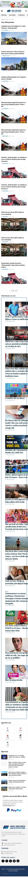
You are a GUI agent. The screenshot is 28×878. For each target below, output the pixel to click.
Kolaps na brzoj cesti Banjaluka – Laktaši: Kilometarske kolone (17, 781)
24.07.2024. (12, 269)
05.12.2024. (12, 163)
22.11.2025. (12, 81)
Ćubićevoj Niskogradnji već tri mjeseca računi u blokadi (13, 78)
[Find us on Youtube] (14, 861)
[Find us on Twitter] (10, 861)
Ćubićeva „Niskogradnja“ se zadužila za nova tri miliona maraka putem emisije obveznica (14, 159)
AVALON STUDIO (13, 873)
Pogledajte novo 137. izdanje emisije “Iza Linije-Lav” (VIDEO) (17, 756)
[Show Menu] (2, 10)
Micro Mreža (5, 30)
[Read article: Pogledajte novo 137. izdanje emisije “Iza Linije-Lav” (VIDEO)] (4, 757)
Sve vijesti (12, 15)
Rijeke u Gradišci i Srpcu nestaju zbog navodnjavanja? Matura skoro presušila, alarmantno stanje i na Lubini (17, 764)
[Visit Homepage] (14, 11)
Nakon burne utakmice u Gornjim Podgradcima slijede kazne (17, 787)
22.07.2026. (12, 30)
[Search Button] (26, 10)
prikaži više (14, 290)
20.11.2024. (12, 216)
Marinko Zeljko (6, 55)
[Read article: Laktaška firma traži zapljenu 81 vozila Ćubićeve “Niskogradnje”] (14, 38)
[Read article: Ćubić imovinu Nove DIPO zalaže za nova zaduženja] (14, 224)
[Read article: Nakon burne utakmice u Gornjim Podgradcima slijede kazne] (4, 788)
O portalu (21, 15)
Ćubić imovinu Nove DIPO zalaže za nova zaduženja (12, 213)
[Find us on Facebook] (3, 861)
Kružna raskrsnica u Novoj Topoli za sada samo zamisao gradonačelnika (12, 53)
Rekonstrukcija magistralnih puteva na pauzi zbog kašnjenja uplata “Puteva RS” (13, 104)
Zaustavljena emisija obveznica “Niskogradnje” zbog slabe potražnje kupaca (13, 265)
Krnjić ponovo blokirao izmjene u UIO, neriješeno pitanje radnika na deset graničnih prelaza (18, 773)
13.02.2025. (12, 108)
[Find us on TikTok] (17, 860)
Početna (3, 15)
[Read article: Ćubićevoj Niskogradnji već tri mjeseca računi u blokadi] (14, 89)
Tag (6, 19)
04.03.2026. (13, 55)
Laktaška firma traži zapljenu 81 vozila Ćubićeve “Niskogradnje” (13, 27)
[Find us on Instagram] (6, 861)
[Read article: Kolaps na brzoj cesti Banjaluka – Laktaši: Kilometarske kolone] (4, 782)
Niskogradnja (11, 19)
